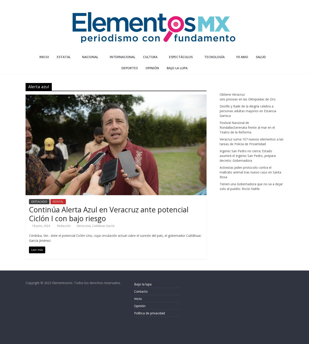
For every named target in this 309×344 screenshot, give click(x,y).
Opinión (139, 306)
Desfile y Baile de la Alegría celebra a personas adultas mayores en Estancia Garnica (248, 111)
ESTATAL (64, 57)
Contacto (141, 291)
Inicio (44, 57)
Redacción (64, 226)
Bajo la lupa (177, 68)
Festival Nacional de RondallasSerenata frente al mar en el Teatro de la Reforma (247, 127)
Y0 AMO (242, 57)
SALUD (261, 57)
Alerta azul (83, 226)
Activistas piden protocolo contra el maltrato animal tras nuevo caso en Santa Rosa (250, 172)
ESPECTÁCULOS (181, 57)
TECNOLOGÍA (214, 57)
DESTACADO (39, 202)
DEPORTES (129, 68)
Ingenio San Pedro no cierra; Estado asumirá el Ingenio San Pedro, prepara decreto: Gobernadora (248, 156)
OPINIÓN (152, 68)
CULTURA (150, 57)
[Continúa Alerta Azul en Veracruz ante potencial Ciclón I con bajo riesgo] (116, 97)
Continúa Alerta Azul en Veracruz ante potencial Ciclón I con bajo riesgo (108, 214)
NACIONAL (90, 57)
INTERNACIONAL (122, 57)
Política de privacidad (149, 313)
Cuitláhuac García (103, 226)
